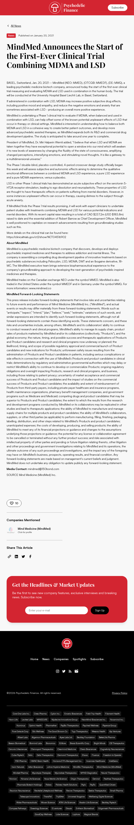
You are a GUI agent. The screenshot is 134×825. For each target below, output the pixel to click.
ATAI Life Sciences (67, 802)
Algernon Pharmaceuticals (43, 737)
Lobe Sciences (62, 814)
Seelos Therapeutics (97, 790)
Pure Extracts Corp (20, 731)
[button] (8, 7)
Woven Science (48, 802)
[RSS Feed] (70, 671)
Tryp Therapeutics (80, 731)
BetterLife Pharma (107, 737)
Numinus (21, 725)
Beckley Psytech (109, 802)
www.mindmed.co (40, 288)
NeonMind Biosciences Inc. (94, 719)
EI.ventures (57, 808)
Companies (61, 659)
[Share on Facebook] (30, 556)
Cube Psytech (18, 755)
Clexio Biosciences (88, 749)
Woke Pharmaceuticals (26, 802)
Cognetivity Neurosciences (112, 749)
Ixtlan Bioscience (35, 767)
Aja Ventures (115, 731)
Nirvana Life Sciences (30, 778)
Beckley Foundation (86, 737)
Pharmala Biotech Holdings (29, 784)
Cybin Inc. (55, 713)
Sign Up (100, 610)
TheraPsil (48, 796)
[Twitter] (64, 671)
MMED (94, 280)
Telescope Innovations (29, 796)
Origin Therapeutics (79, 778)
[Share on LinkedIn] (16, 556)
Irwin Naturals (18, 767)
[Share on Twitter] (23, 556)
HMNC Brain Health (40, 761)
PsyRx (92, 784)
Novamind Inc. (117, 719)
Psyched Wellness (90, 725)
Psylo (83, 784)
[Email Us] (76, 671)
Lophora (76, 814)
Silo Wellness (38, 731)
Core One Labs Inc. (21, 713)
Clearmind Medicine (66, 749)
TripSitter (60, 796)
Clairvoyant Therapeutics (42, 749)
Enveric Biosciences (73, 713)
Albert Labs (23, 737)
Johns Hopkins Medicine (58, 767)
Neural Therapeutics (110, 773)
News (46, 659)
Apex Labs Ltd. (66, 737)
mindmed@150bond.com (43, 469)
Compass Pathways (17, 808)
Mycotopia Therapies (41, 773)
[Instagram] (57, 671)
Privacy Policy (119, 693)
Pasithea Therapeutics (113, 778)
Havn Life (13, 719)
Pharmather (51, 725)
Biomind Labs (35, 743)
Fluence (95, 755)
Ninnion (13, 778)
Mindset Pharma (20, 773)
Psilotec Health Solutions (66, 784)
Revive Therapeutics (75, 790)
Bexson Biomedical (17, 743)
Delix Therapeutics (45, 755)
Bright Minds (99, 743)
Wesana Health (98, 731)
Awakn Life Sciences (88, 802)
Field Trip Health (93, 713)
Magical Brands (91, 814)
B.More (62, 743)
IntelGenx (113, 761)
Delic (30, 755)
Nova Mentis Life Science (55, 778)
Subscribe (117, 7)
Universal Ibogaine (76, 796)
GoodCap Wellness (43, 814)
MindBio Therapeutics (83, 767)
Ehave (85, 755)
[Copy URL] (9, 556)
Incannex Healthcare (95, 761)
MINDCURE (42, 719)
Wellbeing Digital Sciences (101, 796)
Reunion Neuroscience (20, 790)
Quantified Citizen (107, 784)
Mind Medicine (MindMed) (109, 767)
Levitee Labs (27, 719)
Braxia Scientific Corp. (80, 743)
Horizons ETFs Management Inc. (67, 761)
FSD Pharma (21, 761)
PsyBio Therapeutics (70, 725)
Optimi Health (35, 725)
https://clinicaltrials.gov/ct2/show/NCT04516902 (36, 237)
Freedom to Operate (112, 755)
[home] (67, 8)
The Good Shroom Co (57, 731)
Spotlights (79, 659)
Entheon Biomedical (85, 808)
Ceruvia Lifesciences (18, 749)
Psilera (48, 784)
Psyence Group (109, 725)
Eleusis (69, 808)
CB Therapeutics (116, 743)
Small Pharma (116, 790)
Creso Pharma (40, 713)
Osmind (96, 778)
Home (34, 659)
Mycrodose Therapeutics (65, 773)
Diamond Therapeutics (67, 755)
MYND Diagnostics (89, 773)
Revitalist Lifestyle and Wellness (48, 790)
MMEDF (101, 82)
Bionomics (50, 743)
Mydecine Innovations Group (64, 719)
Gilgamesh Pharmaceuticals (110, 808)
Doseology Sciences (39, 808)
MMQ (118, 284)
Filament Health (112, 713)
